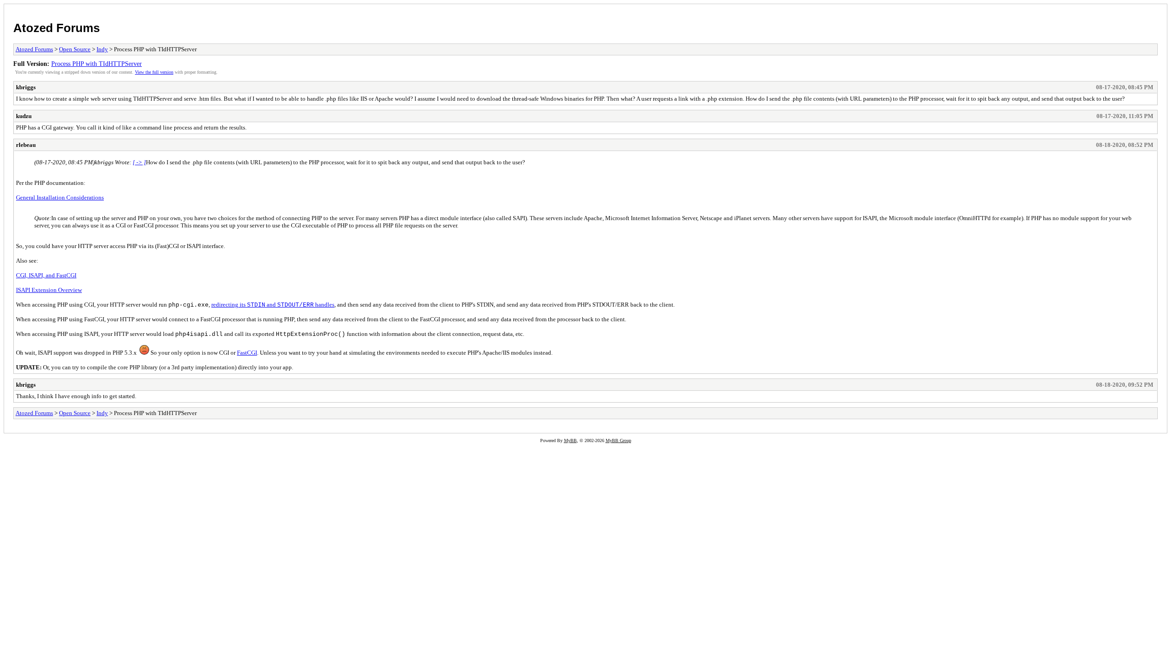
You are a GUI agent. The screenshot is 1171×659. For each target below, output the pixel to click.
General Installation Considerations (60, 197)
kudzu (24, 116)
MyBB (570, 440)
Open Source (75, 49)
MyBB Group (618, 440)
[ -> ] (139, 162)
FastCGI (247, 352)
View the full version (154, 72)
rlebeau (26, 144)
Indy (102, 49)
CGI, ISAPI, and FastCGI (46, 275)
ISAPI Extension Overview (49, 289)
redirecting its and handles (272, 304)
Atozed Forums (56, 28)
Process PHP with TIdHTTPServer (96, 63)
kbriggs (26, 87)
